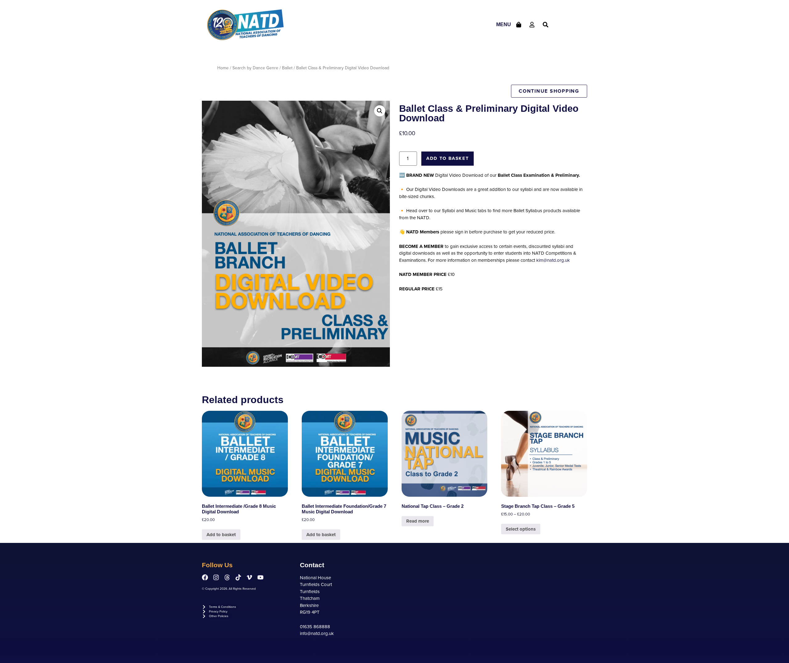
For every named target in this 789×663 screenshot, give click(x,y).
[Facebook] (205, 577)
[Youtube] (260, 577)
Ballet (287, 68)
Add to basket (447, 158)
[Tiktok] (238, 577)
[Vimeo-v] (249, 577)
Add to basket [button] (221, 534)
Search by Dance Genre (255, 68)
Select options (521, 529)
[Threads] (227, 577)
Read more (417, 521)
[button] (379, 110)
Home (223, 68)
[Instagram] (216, 577)
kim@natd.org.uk (553, 260)
